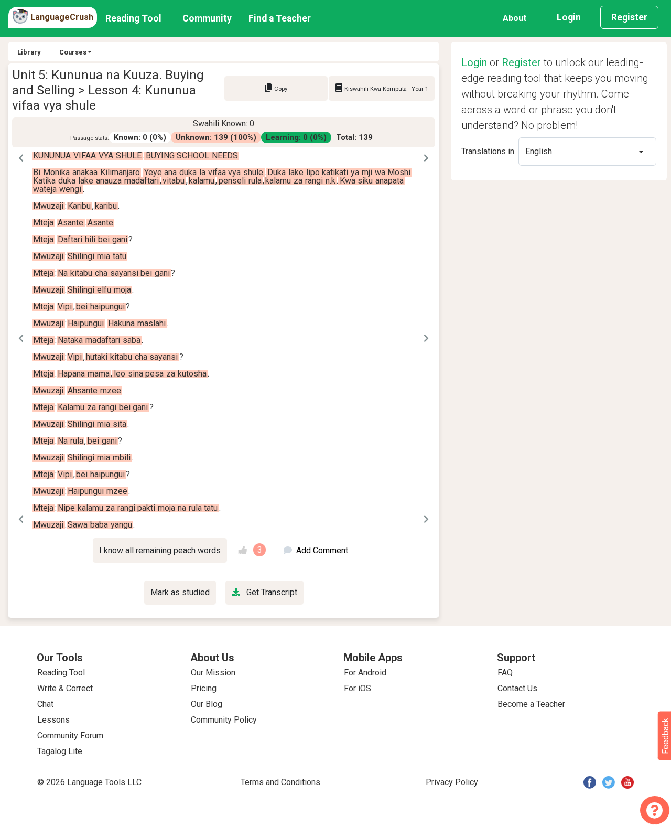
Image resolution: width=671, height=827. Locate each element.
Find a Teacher (279, 18)
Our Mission (213, 673)
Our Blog (206, 704)
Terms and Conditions (280, 782)
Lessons (53, 720)
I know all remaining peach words (160, 550)
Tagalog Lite (59, 751)
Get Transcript (270, 592)
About (514, 18)
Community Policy (224, 720)
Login (569, 17)
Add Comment (322, 550)
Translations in (487, 151)
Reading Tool (133, 18)
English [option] (538, 151)
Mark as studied (180, 592)
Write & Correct (65, 688)
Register (629, 17)
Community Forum (70, 735)
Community (207, 18)
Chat (45, 704)
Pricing (204, 688)
